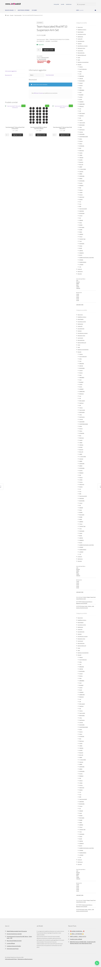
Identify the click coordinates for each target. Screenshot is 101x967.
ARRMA (80, 173)
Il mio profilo (56, 4)
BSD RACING (81, 213)
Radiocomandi (85, 601)
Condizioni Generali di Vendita (14, 946)
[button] (97, 963)
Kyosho (80, 183)
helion (80, 139)
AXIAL (80, 71)
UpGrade (79, 43)
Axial (80, 92)
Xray (80, 204)
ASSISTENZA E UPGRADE (23, 10)
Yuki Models (81, 243)
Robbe (80, 232)
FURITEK (81, 78)
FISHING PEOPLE (82, 262)
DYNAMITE (81, 253)
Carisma (81, 132)
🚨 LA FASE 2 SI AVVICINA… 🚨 (77, 931)
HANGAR (81, 220)
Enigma (81, 199)
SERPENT (81, 234)
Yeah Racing (81, 129)
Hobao (80, 143)
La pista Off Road (11, 943)
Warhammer (80, 36)
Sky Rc (80, 99)
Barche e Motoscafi (82, 55)
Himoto (81, 141)
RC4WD (80, 229)
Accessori (80, 269)
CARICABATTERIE (79, 304)
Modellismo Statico (82, 29)
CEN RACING (81, 176)
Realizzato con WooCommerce (25, 959)
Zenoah (81, 83)
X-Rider (80, 192)
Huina (80, 222)
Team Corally (82, 122)
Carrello (62, 4)
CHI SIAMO (34, 10)
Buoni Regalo (80, 32)
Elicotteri (80, 273)
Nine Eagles (81, 227)
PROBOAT (81, 185)
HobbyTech (81, 197)
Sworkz (80, 153)
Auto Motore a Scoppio (83, 46)
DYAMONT (81, 101)
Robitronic (81, 150)
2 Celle (77, 294)
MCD (80, 148)
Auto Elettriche (81, 41)
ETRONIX (81, 259)
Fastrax (81, 194)
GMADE (80, 178)
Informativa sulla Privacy (13, 948)
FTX (80, 201)
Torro (80, 241)
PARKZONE (81, 76)
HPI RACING (81, 146)
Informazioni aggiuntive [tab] (11, 71)
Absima (81, 85)
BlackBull (81, 94)
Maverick (81, 162)
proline (80, 97)
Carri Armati (80, 50)
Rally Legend (82, 113)
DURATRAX (81, 211)
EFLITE (80, 255)
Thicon (80, 236)
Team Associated (17, 15)
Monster (81, 598)
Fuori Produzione (83, 69)
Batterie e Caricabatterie (83, 62)
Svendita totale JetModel (76, 939)
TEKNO (80, 155)
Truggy (91, 597)
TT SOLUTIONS (82, 169)
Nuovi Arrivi (80, 27)
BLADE (80, 248)
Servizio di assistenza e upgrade (14, 933)
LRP (80, 111)
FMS (80, 187)
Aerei (79, 59)
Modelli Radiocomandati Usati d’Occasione (17, 931)
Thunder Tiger (82, 239)
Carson (80, 215)
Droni (79, 57)
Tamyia (81, 120)
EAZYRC (80, 160)
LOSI (80, 73)
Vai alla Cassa (68, 4)
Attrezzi (83, 606)
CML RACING (81, 134)
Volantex (81, 171)
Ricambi (11, 15)
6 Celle (77, 300)
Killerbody (81, 106)
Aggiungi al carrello (48, 49)
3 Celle (77, 295)
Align (80, 87)
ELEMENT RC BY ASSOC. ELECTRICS (86, 257)
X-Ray (80, 127)
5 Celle (77, 298)
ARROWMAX (81, 90)
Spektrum (81, 115)
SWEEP (80, 166)
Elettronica (80, 271)
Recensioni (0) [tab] (8, 75)
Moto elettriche (81, 52)
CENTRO (81, 250)
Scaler (84, 598)
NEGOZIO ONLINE (9, 10)
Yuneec (80, 246)
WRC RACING (82, 125)
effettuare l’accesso (38, 93)
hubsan (81, 190)
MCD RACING (82, 80)
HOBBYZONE (82, 104)
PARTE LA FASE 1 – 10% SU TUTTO (78, 936)
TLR (80, 266)
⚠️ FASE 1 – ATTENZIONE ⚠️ (77, 933)
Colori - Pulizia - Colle (89, 606)
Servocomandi (84, 603)
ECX (80, 218)
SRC (80, 118)
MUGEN (80, 225)
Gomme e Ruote (79, 607)
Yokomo (81, 66)
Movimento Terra (81, 48)
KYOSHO (78, 282)
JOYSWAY (81, 264)
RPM (80, 206)
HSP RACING (81, 180)
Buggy (88, 597)
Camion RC (80, 39)
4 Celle (77, 297)
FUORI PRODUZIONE (83, 136)
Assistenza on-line (82, 34)
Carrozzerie (85, 607)
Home (8, 15)
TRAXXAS (81, 157)
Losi (80, 108)
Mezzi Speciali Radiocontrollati (14, 940)
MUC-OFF (81, 164)
